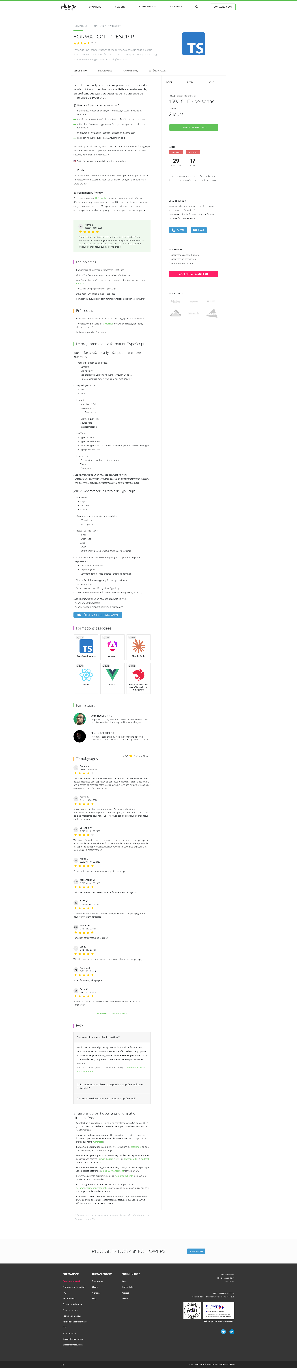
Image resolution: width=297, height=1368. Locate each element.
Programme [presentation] (105, 70)
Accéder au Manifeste (194, 274)
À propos (96, 1292)
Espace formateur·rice (73, 1344)
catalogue (136, 1146)
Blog (94, 1298)
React (86, 684)
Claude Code (138, 656)
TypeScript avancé (86, 656)
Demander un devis (194, 127)
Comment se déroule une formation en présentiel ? (107, 1098)
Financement (69, 1298)
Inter (169, 82)
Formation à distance (72, 1304)
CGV (65, 1327)
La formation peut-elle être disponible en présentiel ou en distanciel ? (110, 1086)
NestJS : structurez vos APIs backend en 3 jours (138, 687)
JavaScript (108, 323)
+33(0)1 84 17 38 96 (226, 1364)
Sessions (120, 6)
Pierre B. (89, 225)
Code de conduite (71, 1310)
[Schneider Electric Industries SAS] (175, 301)
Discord (104, 1162)
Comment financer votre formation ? (98, 1037)
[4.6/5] (81, 43)
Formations (94, 6)
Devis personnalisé (71, 1281)
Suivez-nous (196, 1251)
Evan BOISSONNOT (102, 715)
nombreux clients (124, 1175)
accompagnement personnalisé (92, 1187)
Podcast (125, 1292)
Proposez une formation (74, 1287)
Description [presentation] (80, 70)
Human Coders (227, 1274)
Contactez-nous (223, 6)
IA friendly (100, 198)
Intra (190, 82)
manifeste (98, 1141)
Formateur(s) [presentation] (130, 70)
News (124, 1281)
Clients (95, 1287)
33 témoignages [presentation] (158, 70)
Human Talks (130, 1158)
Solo (211, 82)
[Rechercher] (196, 6)
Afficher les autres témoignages (112, 1013)
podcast (145, 1158)
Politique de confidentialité (75, 1321)
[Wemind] (194, 302)
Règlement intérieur (72, 1315)
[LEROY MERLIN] (175, 313)
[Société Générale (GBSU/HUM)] (211, 301)
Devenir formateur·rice (73, 1339)
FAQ (65, 1292)
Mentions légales (70, 1333)
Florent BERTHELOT (102, 733)
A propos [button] (175, 6)
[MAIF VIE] (211, 313)
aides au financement (112, 1170)
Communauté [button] (146, 6)
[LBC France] (194, 313)
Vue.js (112, 684)
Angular (80, 283)
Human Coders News (109, 1158)
